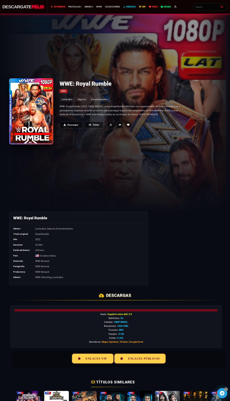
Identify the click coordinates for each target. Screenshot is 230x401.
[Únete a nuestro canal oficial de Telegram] (222, 393)
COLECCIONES (112, 7)
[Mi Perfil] (175, 7)
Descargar (72, 125)
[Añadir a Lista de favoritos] (128, 124)
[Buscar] (222, 7)
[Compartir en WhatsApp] (110, 124)
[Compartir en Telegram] (119, 124)
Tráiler (96, 125)
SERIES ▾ (88, 7)
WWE (99, 7)
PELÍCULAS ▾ (74, 7)
